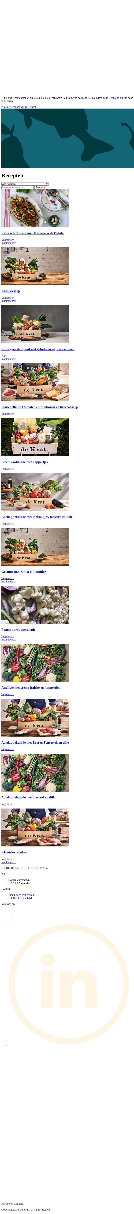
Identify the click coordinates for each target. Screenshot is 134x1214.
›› (47, 868)
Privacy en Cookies (12, 1203)
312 (17, 868)
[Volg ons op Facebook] (11, 913)
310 (7, 868)
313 (22, 868)
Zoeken (39, 187)
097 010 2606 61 (22, 898)
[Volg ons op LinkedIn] (70, 1045)
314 (27, 868)
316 (37, 868)
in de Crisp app (111, 97)
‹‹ (2, 868)
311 (12, 868)
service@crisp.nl (25, 894)
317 (42, 868)
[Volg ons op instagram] (11, 920)
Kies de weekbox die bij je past (18, 106)
